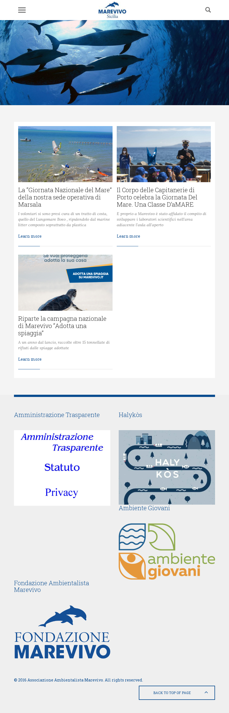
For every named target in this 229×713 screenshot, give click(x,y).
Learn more (30, 236)
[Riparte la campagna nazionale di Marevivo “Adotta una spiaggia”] (65, 283)
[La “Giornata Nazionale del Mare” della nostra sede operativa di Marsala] (65, 154)
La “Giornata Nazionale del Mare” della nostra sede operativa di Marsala (65, 197)
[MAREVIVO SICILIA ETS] (112, 10)
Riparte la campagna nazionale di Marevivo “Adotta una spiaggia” (62, 325)
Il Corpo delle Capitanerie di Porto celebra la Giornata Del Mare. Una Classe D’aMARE (157, 197)
